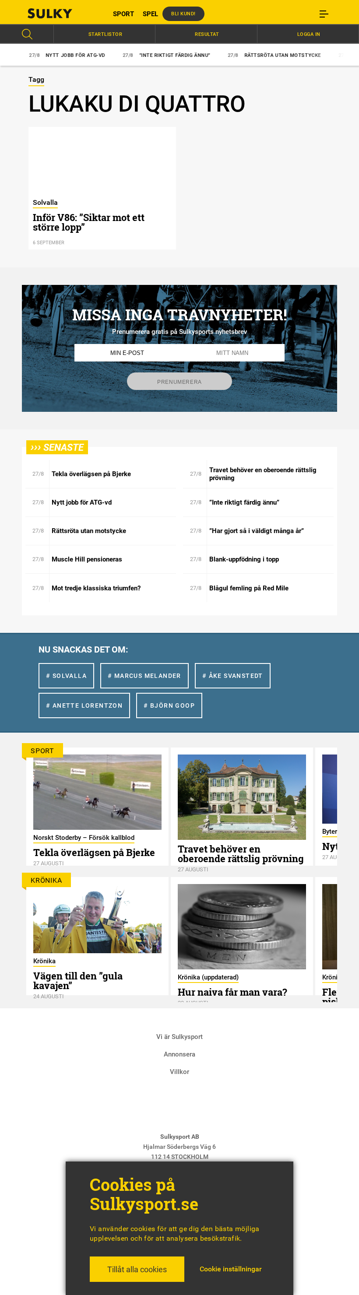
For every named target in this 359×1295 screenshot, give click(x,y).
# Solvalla (66, 675)
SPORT (123, 14)
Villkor (179, 1072)
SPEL (150, 14)
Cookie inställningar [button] (231, 1269)
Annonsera (179, 1054)
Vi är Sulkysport (179, 1037)
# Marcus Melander (144, 675)
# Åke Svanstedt (232, 675)
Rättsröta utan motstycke (258, 55)
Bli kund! (183, 14)
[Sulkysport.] (61, 13)
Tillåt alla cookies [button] (137, 1269)
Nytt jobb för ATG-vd (51, 55)
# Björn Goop (169, 705)
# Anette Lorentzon (84, 705)
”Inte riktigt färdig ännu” (150, 55)
